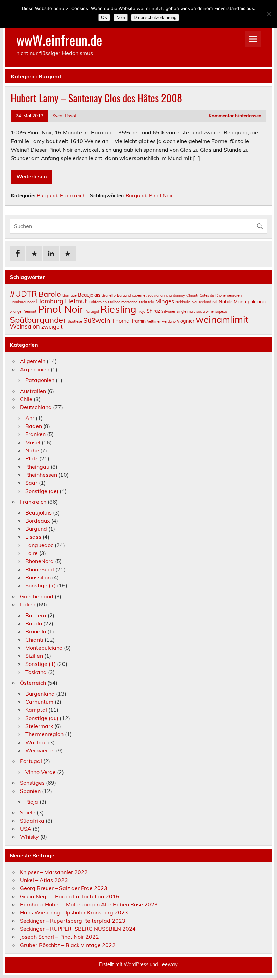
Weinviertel (40, 750)
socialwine (205, 311)
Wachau (36, 742)
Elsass (33, 536)
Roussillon (38, 577)
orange (15, 311)
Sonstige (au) (41, 717)
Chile (26, 399)
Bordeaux (37, 520)
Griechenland (36, 596)
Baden (33, 426)
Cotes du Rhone (213, 295)
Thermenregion (44, 734)
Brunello (109, 295)
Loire (31, 553)
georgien (234, 295)
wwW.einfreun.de (59, 39)
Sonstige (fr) (40, 585)
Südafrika (32, 820)
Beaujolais (89, 295)
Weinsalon (25, 326)
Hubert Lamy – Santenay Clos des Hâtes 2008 (96, 97)
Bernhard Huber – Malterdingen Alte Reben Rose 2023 (89, 904)
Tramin (138, 321)
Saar (31, 482)
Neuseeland (201, 302)
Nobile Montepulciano (242, 302)
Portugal (92, 311)
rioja (141, 311)
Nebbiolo (182, 302)
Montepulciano (43, 647)
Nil (214, 302)
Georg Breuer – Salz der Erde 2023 (63, 888)
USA (25, 828)
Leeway (168, 964)
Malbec (114, 302)
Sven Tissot (64, 115)
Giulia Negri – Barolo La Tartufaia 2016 (69, 896)
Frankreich (73, 195)
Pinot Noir (161, 195)
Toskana (36, 672)
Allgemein (32, 361)
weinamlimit (222, 319)
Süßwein (96, 320)
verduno (169, 321)
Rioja (31, 801)
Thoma (121, 320)
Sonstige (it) (40, 663)
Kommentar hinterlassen (235, 115)
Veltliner (154, 321)
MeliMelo (146, 302)
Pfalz (31, 458)
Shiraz (153, 311)
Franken (35, 434)
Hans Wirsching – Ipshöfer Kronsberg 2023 (74, 912)
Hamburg (50, 301)
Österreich (33, 682)
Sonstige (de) (41, 490)
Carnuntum (39, 701)
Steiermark (39, 726)
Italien (27, 604)
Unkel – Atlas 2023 (44, 880)
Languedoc (39, 545)
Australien (33, 390)
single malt (186, 311)
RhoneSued (39, 569)
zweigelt (52, 326)
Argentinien (34, 369)
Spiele (27, 812)
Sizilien (34, 655)
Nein (120, 17)
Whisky (29, 836)
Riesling (118, 309)
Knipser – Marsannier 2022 (54, 872)
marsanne (129, 302)
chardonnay (175, 295)
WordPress (136, 964)
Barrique (69, 295)
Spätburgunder (38, 320)
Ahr (29, 418)
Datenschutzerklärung (155, 17)
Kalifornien (98, 302)
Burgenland (40, 693)
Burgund (47, 195)
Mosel (32, 442)
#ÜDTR (23, 294)
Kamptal (36, 709)
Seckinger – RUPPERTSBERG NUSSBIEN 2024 (78, 928)
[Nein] (268, 13)
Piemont (29, 311)
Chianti (192, 295)
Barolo (50, 294)
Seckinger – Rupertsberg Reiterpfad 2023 (72, 920)
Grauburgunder (22, 302)
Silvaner (168, 311)
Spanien (30, 790)
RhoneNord (39, 561)
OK (104, 17)
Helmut (76, 301)
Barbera (35, 615)
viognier (185, 321)
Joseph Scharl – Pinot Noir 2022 (59, 936)
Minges (164, 301)
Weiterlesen (31, 176)
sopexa (221, 311)
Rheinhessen (41, 474)
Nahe (32, 450)
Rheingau (37, 466)
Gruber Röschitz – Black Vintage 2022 (68, 945)
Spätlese (75, 321)
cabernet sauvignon (148, 295)
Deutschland (36, 407)
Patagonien (39, 380)
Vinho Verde (40, 772)
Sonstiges (32, 782)
